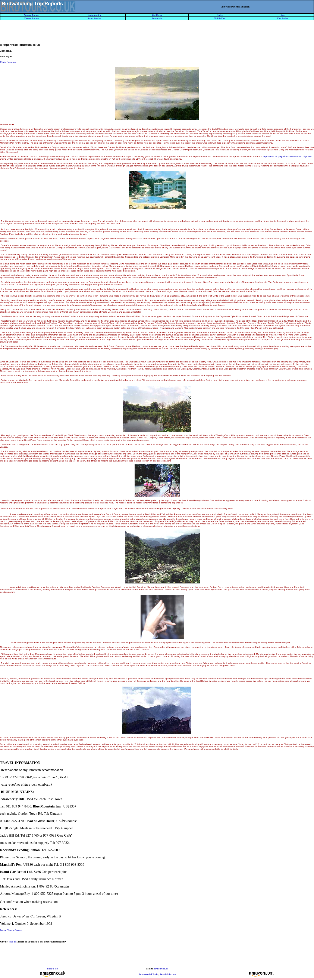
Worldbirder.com (168, 974)
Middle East (219, 18)
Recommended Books (148, 974)
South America (94, 18)
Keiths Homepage (8, 62)
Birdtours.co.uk (161, 969)
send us (12, 942)
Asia (282, 15)
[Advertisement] (157, 33)
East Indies (282, 18)
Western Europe (31, 15)
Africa (220, 15)
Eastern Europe (31, 18)
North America (94, 15)
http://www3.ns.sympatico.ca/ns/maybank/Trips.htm (287, 156)
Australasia (157, 18)
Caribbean (157, 15)
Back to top (52, 969)
